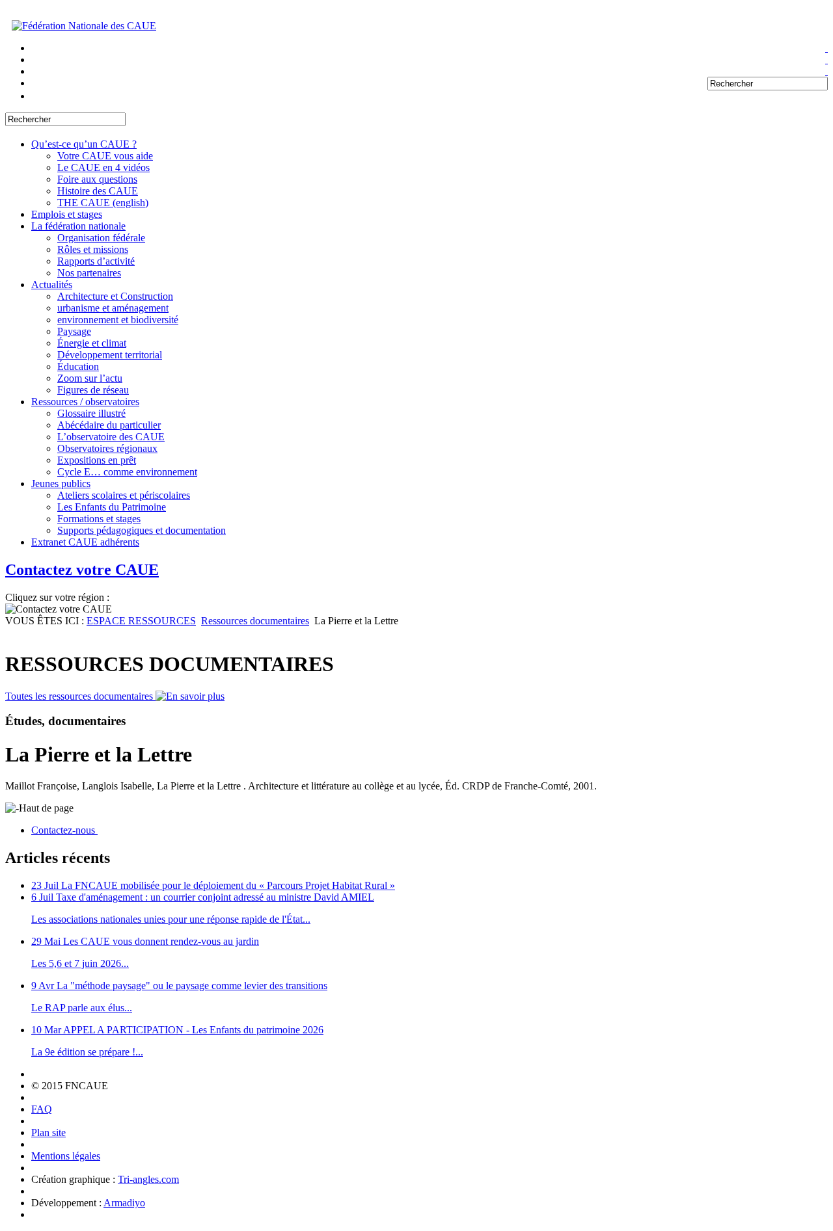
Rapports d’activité (96, 261)
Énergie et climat (91, 343)
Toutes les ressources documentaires (80, 696)
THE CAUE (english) (102, 202)
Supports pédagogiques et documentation (141, 530)
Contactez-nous (64, 830)
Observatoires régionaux (107, 448)
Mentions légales (65, 1155)
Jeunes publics (60, 483)
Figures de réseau (93, 389)
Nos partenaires (89, 272)
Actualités (51, 284)
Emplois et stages (66, 214)
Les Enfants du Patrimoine (111, 506)
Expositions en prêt (96, 460)
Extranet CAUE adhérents (85, 542)
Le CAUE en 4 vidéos (103, 167)
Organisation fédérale (101, 237)
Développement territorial (109, 354)
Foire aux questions (97, 179)
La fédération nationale (78, 226)
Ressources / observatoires (85, 401)
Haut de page (46, 808)
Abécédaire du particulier (109, 424)
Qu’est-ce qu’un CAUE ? (84, 144)
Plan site (48, 1132)
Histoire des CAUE (97, 190)
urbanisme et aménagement (113, 307)
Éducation (78, 366)
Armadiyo (124, 1202)
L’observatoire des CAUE (111, 436)
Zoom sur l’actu (89, 378)
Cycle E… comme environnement (127, 471)
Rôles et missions (92, 249)
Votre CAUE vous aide (105, 155)
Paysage (74, 331)
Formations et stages (99, 518)
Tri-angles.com (148, 1179)
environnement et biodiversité (117, 319)
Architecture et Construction (115, 296)
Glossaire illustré (91, 413)
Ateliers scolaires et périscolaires (123, 495)
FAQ (41, 1109)
